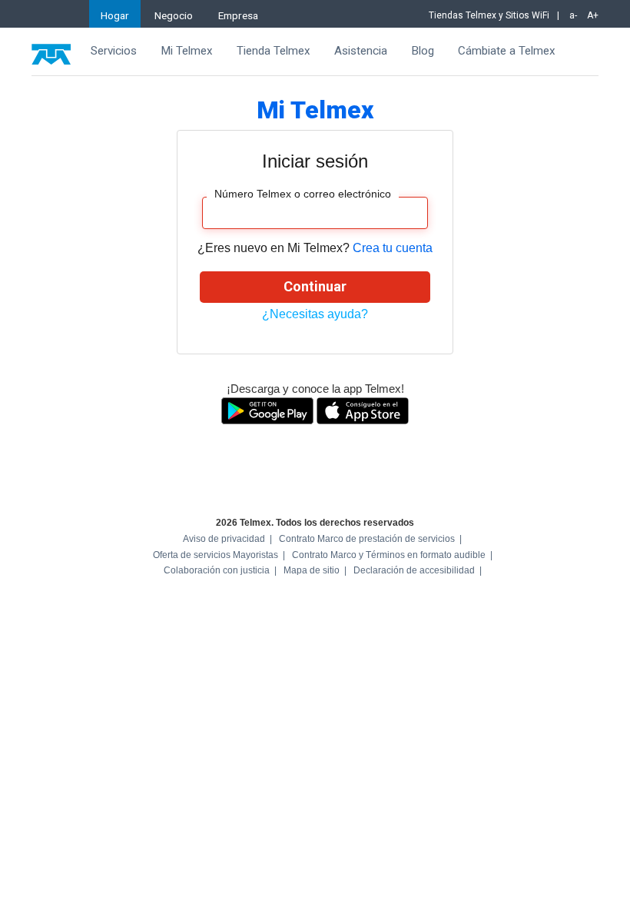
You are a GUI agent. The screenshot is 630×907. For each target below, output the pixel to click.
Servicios (114, 51)
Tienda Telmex (273, 51)
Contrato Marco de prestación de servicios (367, 538)
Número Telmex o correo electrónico (302, 194)
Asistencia (360, 51)
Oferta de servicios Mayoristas (215, 555)
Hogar (115, 15)
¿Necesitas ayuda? (315, 314)
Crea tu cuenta (393, 247)
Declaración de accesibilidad (414, 570)
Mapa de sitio (312, 570)
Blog (422, 51)
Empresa (238, 15)
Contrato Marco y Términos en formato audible (389, 555)
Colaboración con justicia (217, 570)
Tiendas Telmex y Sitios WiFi (489, 15)
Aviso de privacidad (224, 538)
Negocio (173, 15)
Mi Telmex (187, 51)
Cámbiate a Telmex (506, 51)
